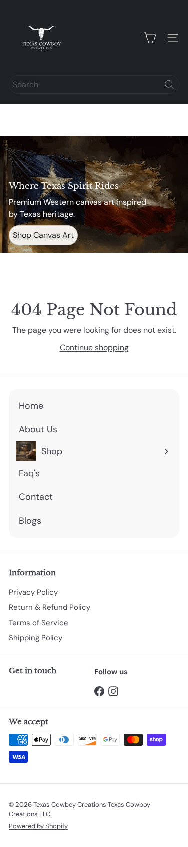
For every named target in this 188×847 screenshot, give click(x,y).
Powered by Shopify (38, 826)
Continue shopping (94, 347)
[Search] (169, 84)
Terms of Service (38, 623)
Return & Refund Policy (49, 607)
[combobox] (94, 84)
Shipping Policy (35, 638)
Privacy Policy (33, 592)
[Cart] (149, 37)
